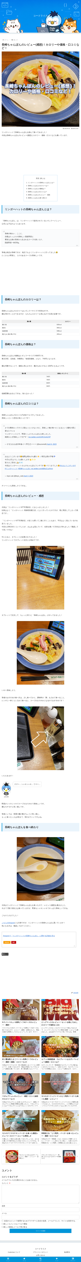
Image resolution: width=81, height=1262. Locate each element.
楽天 (14, 942)
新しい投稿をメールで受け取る (15, 1227)
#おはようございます (68, 465)
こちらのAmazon (8, 923)
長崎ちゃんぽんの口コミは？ (37, 192)
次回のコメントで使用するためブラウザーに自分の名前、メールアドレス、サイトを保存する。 (40, 1221)
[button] (75, 651)
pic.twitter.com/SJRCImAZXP (40, 437)
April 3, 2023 (28, 476)
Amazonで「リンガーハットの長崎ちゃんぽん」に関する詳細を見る (29, 936)
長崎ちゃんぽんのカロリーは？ (38, 186)
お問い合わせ (40, 1255)
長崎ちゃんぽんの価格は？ (37, 189)
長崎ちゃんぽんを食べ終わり (37, 198)
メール (4, 1213)
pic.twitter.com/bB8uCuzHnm (42, 469)
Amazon (7, 942)
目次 (37, 178)
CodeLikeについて (14, 1252)
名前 (3, 1206)
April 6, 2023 (52, 444)
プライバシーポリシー (40, 1252)
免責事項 (67, 1252)
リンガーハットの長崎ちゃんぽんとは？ (41, 182)
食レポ (6, 954)
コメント (6, 1183)
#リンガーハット (11, 469)
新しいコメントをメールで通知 (15, 1224)
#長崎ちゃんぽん (24, 469)
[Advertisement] (40, 156)
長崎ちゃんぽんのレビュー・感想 (39, 195)
